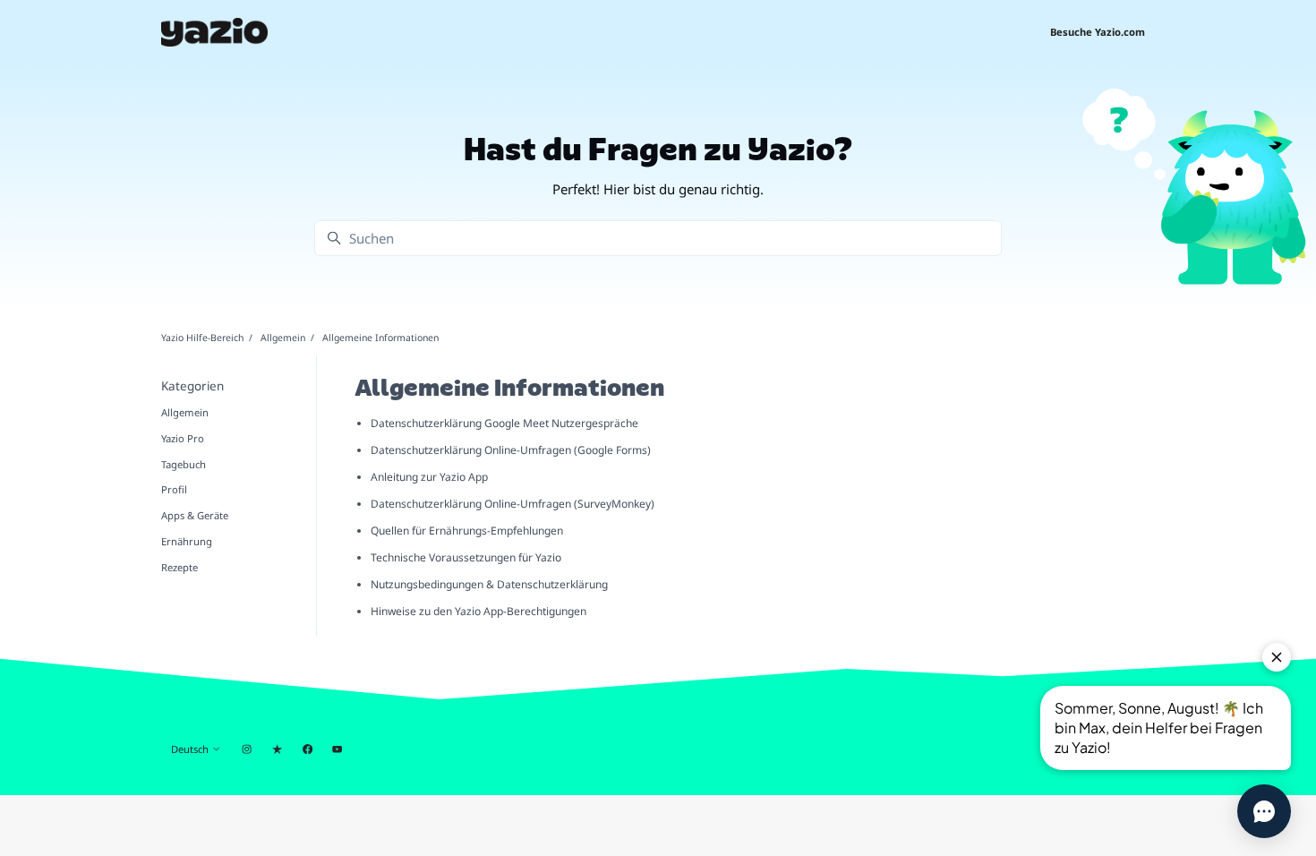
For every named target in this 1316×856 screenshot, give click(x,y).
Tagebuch (183, 464)
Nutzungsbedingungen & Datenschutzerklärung (489, 584)
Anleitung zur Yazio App (429, 476)
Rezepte (179, 567)
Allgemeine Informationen (380, 337)
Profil (174, 489)
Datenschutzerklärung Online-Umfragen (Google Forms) (511, 450)
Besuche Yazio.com (1097, 32)
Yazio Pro (182, 438)
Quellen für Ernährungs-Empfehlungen (467, 530)
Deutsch (191, 749)
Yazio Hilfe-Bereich (202, 337)
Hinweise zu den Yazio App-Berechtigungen (478, 611)
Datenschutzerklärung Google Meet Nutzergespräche (504, 423)
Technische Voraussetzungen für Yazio (466, 557)
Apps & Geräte (194, 515)
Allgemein (283, 337)
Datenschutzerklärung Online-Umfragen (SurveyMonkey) (512, 503)
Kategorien (192, 386)
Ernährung (186, 541)
